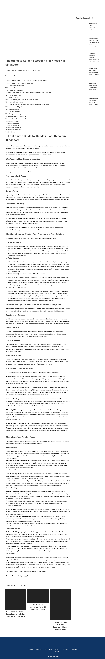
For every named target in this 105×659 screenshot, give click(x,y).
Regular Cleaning (14, 121)
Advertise (74, 649)
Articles (31, 649)
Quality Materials (14, 109)
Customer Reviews (14, 111)
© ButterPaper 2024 (52, 656)
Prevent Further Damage (16, 90)
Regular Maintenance (15, 129)
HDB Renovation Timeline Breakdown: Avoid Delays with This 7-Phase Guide (15, 614)
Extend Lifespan (13, 88)
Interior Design (16, 70)
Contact (65, 649)
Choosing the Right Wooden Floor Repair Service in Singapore (28, 104)
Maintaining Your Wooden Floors (18, 119)
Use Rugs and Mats (14, 123)
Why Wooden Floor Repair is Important (20, 83)
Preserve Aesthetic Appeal (16, 85)
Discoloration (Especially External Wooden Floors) (23, 100)
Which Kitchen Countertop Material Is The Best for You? (38, 607)
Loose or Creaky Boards (16, 102)
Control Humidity (14, 125)
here (44, 571)
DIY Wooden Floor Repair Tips (17, 116)
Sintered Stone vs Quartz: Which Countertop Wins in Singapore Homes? (60, 625)
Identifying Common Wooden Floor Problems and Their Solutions (29, 92)
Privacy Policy (48, 649)
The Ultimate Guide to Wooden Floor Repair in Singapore (27, 80)
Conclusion (11, 132)
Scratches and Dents (15, 95)
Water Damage (13, 97)
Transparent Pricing (15, 114)
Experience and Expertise (16, 107)
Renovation (26, 70)
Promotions (39, 649)
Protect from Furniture (15, 127)
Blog (8, 70)
